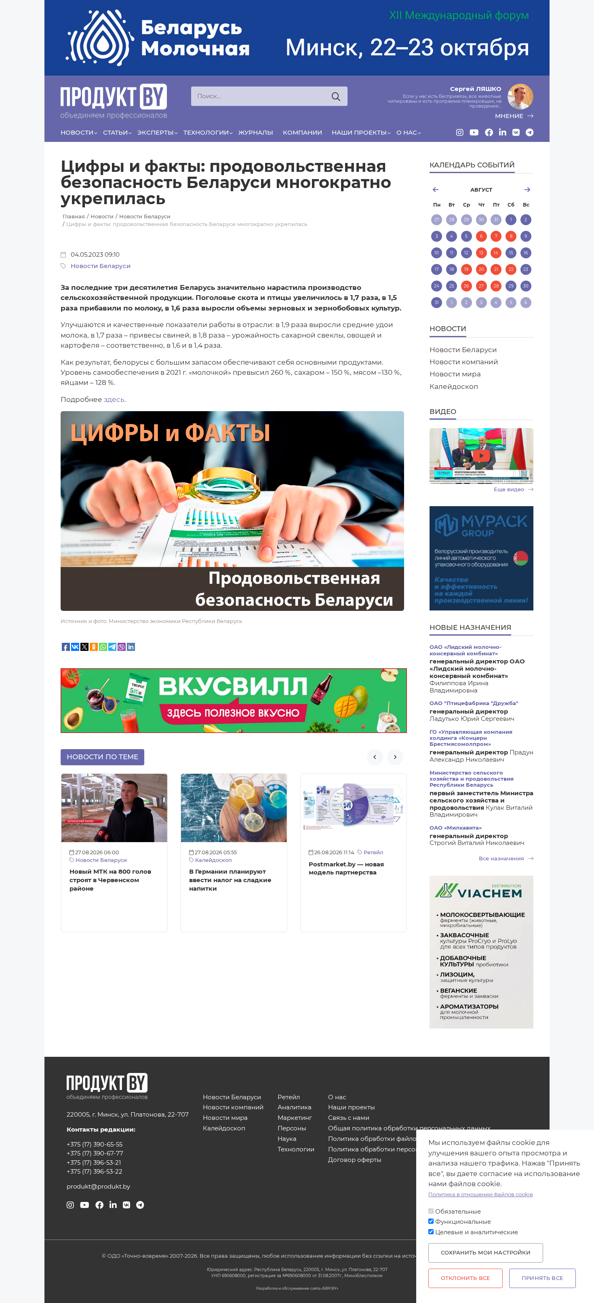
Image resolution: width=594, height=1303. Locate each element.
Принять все (542, 1278)
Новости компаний (464, 362)
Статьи (115, 132)
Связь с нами (348, 1118)
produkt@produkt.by (98, 1186)
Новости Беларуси (101, 266)
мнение (510, 116)
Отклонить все (465, 1278)
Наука (287, 1139)
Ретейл (372, 852)
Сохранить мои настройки (486, 1253)
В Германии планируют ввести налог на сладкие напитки (230, 880)
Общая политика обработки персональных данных (409, 1128)
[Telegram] (529, 133)
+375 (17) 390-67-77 (95, 1153)
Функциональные (463, 1221)
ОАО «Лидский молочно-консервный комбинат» (465, 650)
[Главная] (114, 101)
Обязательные (458, 1211)
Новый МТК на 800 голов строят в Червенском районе (110, 880)
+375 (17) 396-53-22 (94, 1171)
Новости (77, 132)
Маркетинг (295, 1118)
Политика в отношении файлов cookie (480, 1194)
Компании (302, 132)
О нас (406, 132)
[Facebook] (489, 133)
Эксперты (155, 132)
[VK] (516, 133)
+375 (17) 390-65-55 (94, 1144)
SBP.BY (330, 1288)
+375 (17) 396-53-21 (94, 1162)
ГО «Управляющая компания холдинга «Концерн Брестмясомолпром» (471, 738)
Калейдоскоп (213, 860)
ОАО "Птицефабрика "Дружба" (474, 703)
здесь (114, 399)
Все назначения (502, 858)
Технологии (206, 132)
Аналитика (295, 1107)
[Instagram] (459, 133)
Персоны (292, 1128)
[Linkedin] (502, 133)
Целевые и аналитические (476, 1232)
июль (446, 189)
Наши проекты (359, 132)
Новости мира (455, 374)
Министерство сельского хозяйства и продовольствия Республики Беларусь (472, 779)
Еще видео (510, 489)
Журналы (255, 132)
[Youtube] (474, 133)
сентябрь (516, 189)
